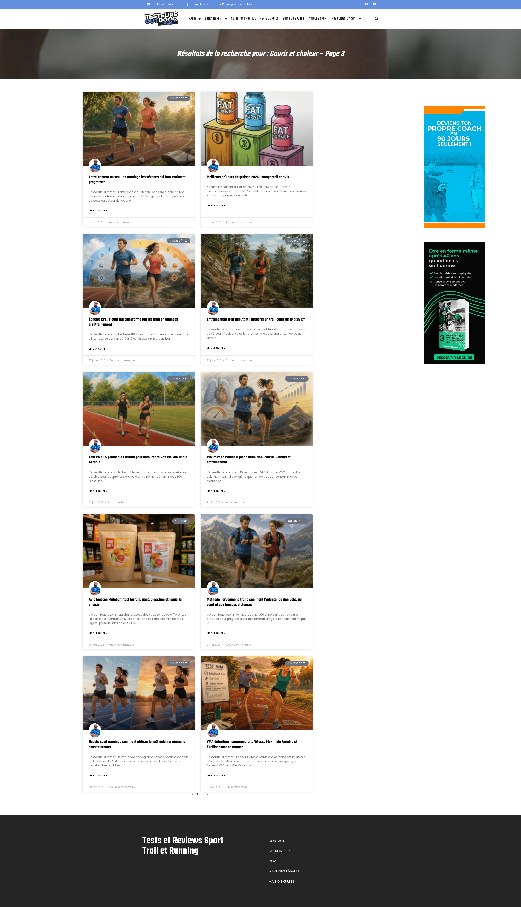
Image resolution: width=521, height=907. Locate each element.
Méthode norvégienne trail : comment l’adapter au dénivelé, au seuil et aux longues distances (254, 602)
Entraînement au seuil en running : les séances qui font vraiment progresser (137, 179)
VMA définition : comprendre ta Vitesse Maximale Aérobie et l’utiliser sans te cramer (252, 744)
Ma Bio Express (281, 881)
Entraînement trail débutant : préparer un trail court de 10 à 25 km (256, 319)
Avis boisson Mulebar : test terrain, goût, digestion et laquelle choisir (135, 602)
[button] (376, 18)
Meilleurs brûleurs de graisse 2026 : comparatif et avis (248, 177)
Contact (277, 840)
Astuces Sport (318, 18)
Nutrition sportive (243, 18)
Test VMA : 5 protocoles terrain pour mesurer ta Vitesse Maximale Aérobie (138, 459)
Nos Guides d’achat (344, 18)
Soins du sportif (294, 18)
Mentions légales (284, 871)
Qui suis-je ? (279, 851)
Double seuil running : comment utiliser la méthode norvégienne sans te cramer (137, 744)
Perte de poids (269, 18)
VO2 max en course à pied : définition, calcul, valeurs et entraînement (249, 459)
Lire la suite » (98, 210)
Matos (192, 18)
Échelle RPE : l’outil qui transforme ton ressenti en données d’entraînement (133, 322)
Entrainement (213, 18)
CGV (272, 861)
